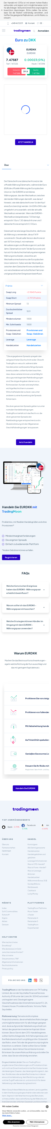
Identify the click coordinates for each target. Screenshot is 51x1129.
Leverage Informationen (37, 861)
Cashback (32, 890)
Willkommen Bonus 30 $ (37, 881)
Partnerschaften (8, 848)
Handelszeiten (34, 851)
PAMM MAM (6, 851)
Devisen (5, 925)
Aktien (4, 921)
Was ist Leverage (34, 871)
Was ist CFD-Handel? (36, 864)
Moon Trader (33, 911)
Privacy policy (7, 969)
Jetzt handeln (25, 442)
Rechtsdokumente (10, 965)
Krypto (4, 918)
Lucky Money (33, 894)
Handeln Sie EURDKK (25, 788)
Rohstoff (6, 915)
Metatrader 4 (33, 918)
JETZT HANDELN (25, 142)
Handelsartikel (33, 877)
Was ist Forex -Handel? (37, 867)
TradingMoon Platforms (37, 908)
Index (4, 908)
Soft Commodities (10, 911)
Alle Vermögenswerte (36, 848)
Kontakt (31, 23)
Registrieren (11, 557)
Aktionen (31, 874)
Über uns (5, 844)
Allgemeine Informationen (12, 962)
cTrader (31, 915)
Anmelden (43, 30)
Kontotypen (32, 844)
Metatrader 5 (33, 921)
